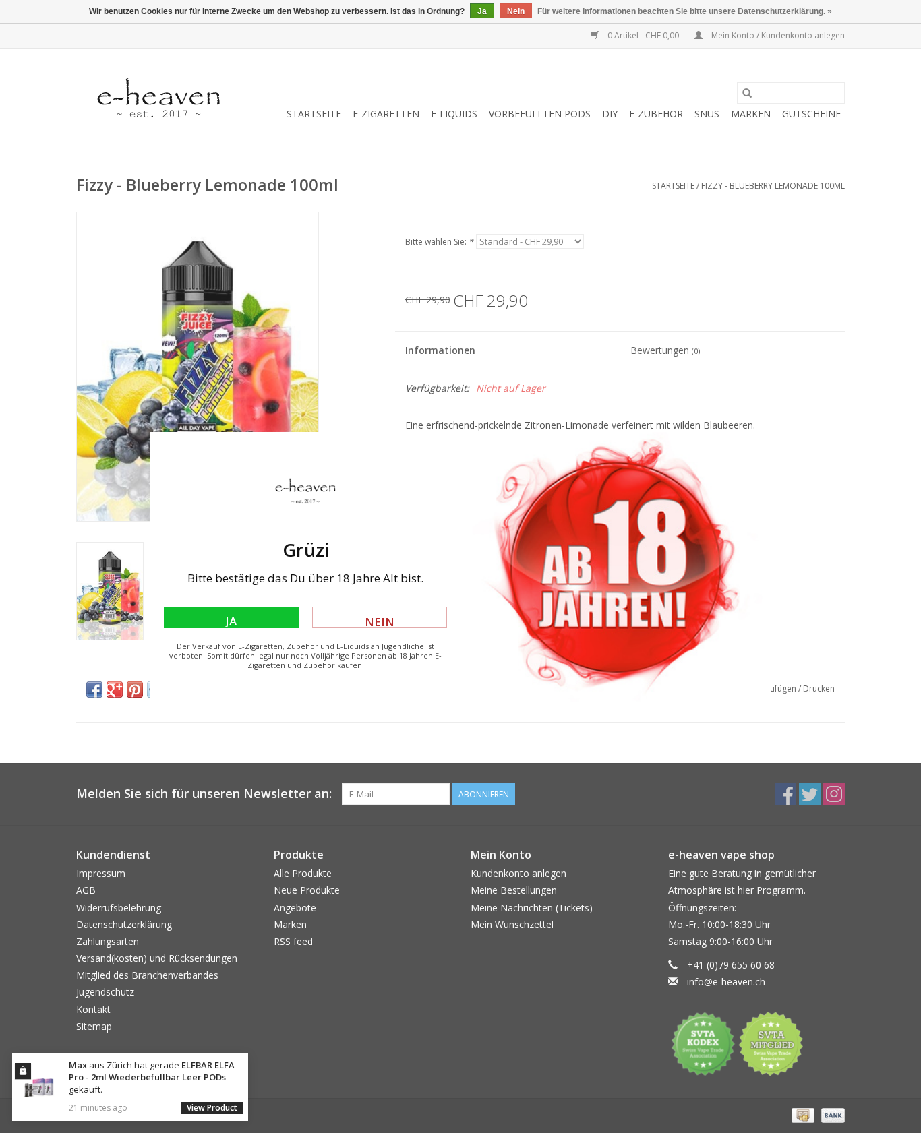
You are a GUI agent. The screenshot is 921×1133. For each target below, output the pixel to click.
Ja (231, 620)
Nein (379, 621)
